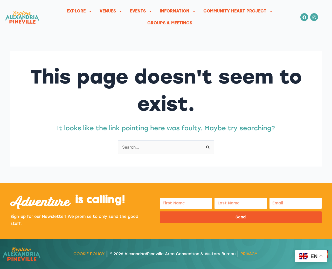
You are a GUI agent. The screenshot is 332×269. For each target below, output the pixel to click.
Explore (76, 11)
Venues (108, 11)
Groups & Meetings (169, 22)
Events (138, 11)
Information (174, 11)
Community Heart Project (234, 11)
